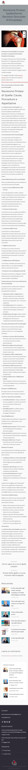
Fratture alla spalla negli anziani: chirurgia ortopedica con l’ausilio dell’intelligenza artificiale (18, 591)
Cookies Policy (7, 754)
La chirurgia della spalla (17, 638)
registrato (9, 655)
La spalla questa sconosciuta (16, 688)
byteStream (17, 768)
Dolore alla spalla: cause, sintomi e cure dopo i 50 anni (18, 603)
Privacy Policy (6, 750)
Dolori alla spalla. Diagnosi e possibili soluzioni (18, 622)
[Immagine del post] (5, 590)
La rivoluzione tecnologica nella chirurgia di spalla (18, 630)
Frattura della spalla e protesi (17, 613)
